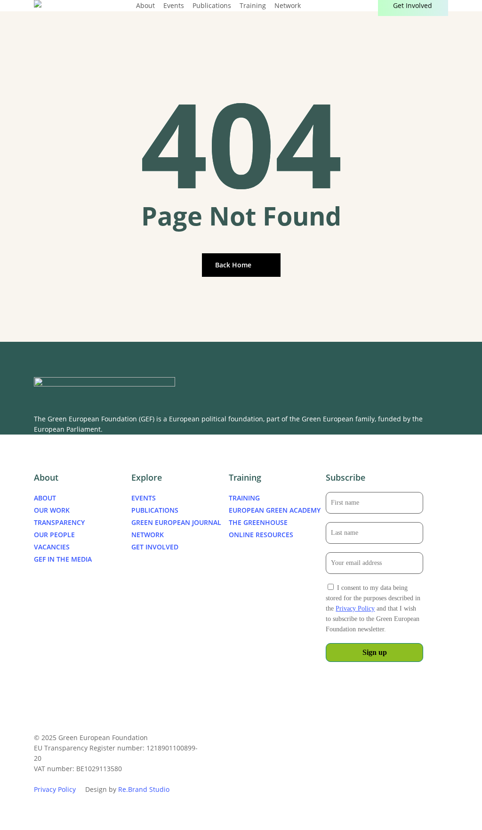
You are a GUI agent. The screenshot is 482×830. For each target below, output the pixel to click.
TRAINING (244, 497)
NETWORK (147, 534)
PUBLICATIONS (154, 510)
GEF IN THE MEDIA (63, 559)
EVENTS (143, 497)
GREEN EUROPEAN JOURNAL (176, 522)
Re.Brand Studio (143, 789)
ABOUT (45, 497)
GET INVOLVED (154, 546)
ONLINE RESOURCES (261, 534)
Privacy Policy (355, 608)
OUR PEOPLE (54, 534)
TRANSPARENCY (59, 522)
